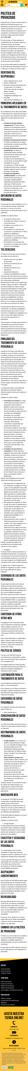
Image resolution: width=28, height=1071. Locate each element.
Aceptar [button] (11, 1067)
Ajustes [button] (4, 1067)
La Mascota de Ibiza (13, 35)
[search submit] (21, 5)
